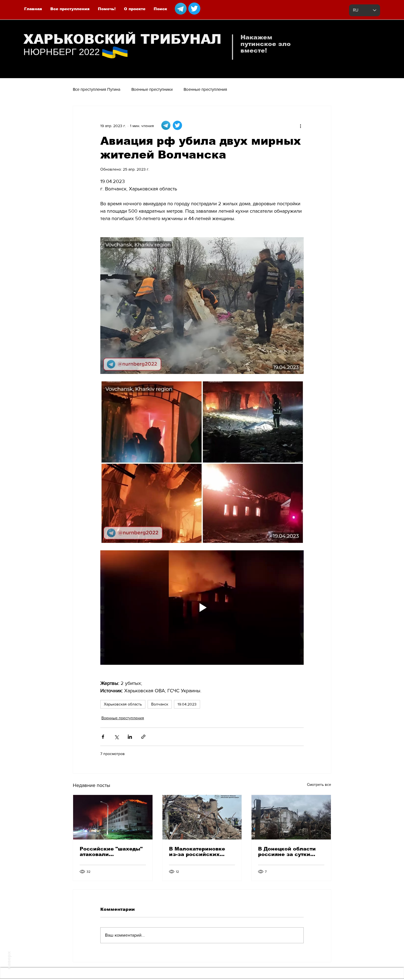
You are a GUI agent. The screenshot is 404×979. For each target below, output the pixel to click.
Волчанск (159, 704)
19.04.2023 (187, 704)
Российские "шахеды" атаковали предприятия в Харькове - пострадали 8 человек (112, 851)
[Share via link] (143, 736)
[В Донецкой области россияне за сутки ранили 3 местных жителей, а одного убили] (291, 817)
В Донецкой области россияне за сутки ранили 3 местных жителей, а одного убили (287, 851)
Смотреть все (319, 784)
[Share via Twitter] (116, 736)
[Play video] (202, 607)
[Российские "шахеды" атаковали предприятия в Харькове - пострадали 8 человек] (113, 817)
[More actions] (300, 125)
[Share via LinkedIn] (129, 736)
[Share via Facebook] (103, 736)
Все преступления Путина (96, 89)
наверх (9, 960)
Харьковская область (123, 704)
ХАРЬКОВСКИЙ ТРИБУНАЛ (122, 39)
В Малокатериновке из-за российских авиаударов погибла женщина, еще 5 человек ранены (197, 851)
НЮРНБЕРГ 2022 (61, 52)
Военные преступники (152, 89)
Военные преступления (205, 89)
